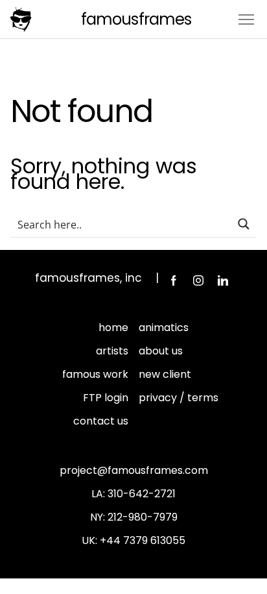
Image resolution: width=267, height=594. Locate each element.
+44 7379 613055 (142, 540)
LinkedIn (223, 280)
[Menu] (246, 18)
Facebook (173, 280)
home (113, 327)
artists (112, 350)
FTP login (105, 397)
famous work (95, 374)
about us (161, 350)
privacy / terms (178, 397)
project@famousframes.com (134, 470)
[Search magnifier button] (244, 224)
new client (165, 374)
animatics (164, 327)
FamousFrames (136, 19)
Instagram (198, 280)
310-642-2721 (142, 493)
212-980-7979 (143, 517)
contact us (100, 421)
